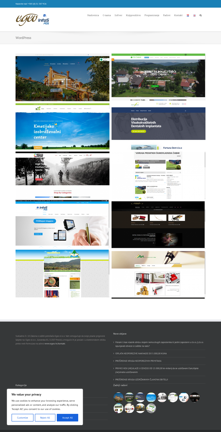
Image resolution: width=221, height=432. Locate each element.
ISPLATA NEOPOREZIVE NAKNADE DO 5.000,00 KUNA (141, 353)
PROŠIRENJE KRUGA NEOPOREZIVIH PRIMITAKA (138, 360)
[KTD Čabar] (129, 397)
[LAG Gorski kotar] (151, 408)
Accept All (67, 417)
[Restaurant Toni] (118, 397)
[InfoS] (184, 397)
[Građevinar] (140, 408)
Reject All (45, 417)
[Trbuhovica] (118, 408)
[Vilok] (194, 397)
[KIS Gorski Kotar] (151, 397)
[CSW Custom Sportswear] (162, 397)
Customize (22, 417)
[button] (201, 15)
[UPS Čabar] (173, 397)
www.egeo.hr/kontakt (55, 343)
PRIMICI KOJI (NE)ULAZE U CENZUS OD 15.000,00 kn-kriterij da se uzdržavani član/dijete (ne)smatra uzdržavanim (157, 370)
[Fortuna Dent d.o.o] (140, 397)
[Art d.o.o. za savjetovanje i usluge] (129, 408)
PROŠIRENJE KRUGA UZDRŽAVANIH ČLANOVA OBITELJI (141, 379)
